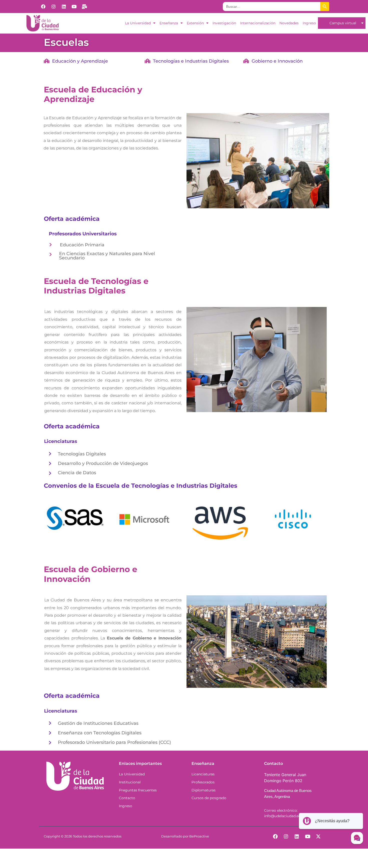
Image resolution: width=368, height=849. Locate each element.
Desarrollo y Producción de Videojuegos (103, 463)
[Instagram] (53, 6)
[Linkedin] (63, 6)
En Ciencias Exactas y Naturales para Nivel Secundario (107, 256)
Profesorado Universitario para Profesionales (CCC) (114, 742)
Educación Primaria (82, 244)
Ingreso (309, 23)
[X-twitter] (318, 836)
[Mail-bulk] (84, 6)
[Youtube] (74, 6)
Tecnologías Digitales (82, 453)
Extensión (195, 23)
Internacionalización (257, 23)
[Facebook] (43, 6)
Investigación (224, 23)
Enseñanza (168, 23)
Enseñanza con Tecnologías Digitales (99, 732)
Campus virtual (342, 23)
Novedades (289, 23)
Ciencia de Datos (77, 472)
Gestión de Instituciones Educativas (98, 723)
